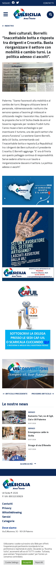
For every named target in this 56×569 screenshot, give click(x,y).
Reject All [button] (39, 562)
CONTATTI (48, 3)
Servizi (6, 516)
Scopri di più (26, 463)
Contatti (7, 503)
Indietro (9, 25)
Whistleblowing (12, 512)
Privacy (6, 508)
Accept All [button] (27, 562)
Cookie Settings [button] (11, 562)
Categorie (8, 521)
